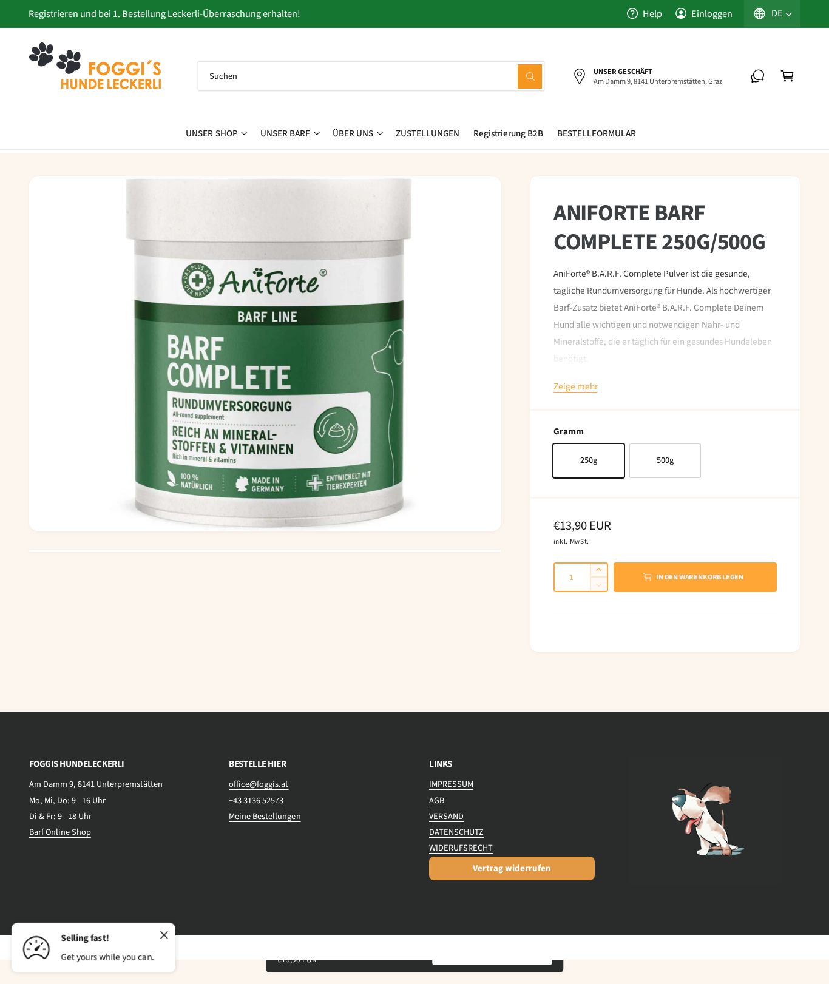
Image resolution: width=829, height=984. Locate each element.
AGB (436, 800)
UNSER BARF (285, 133)
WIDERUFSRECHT (461, 847)
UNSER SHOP (211, 133)
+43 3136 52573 (256, 800)
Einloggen (712, 14)
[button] (787, 76)
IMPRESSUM (451, 784)
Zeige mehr (575, 386)
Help (652, 14)
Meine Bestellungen (264, 816)
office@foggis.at (258, 784)
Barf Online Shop (60, 832)
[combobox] (371, 76)
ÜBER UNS (353, 133)
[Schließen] (164, 935)
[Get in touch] (758, 76)
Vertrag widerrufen (512, 868)
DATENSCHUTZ (456, 832)
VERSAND (446, 816)
